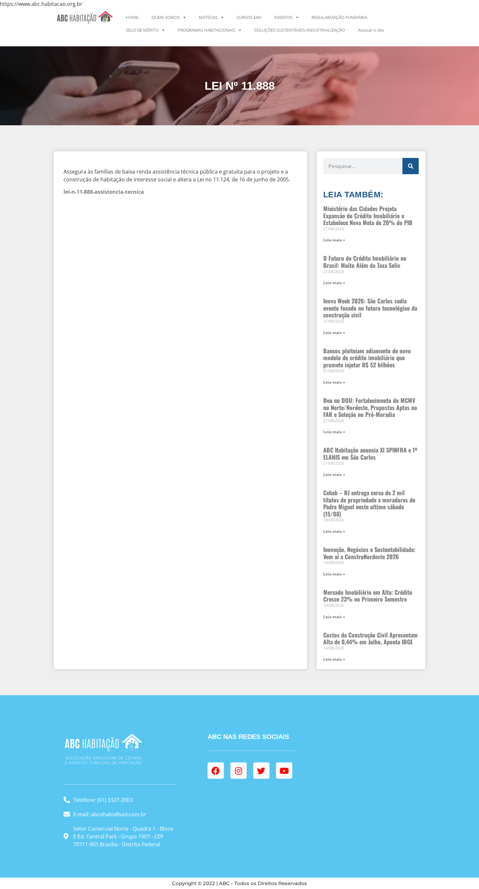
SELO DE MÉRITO (142, 30)
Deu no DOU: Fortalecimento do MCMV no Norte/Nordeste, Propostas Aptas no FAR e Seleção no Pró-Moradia (370, 407)
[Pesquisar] (410, 166)
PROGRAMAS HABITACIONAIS (206, 30)
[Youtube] (284, 770)
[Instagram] (238, 770)
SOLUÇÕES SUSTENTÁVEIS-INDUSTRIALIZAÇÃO (299, 30)
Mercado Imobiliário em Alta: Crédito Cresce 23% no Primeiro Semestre (367, 596)
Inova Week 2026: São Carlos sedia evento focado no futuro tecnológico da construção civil (370, 308)
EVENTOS (283, 17)
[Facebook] (216, 770)
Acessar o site (371, 30)
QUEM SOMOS (166, 17)
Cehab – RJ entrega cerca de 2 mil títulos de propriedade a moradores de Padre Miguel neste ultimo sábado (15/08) (369, 503)
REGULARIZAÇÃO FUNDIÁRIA (339, 17)
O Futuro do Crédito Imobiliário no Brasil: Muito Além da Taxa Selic (364, 261)
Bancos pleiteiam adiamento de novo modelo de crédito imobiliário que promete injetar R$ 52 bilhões (367, 357)
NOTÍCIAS (208, 17)
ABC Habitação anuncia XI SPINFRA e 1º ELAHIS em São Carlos (370, 453)
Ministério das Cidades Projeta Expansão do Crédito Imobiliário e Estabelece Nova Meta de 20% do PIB (368, 215)
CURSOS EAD (249, 17)
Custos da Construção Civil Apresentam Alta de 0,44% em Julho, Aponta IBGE (370, 638)
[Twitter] (261, 770)
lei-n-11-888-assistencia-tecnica (104, 191)
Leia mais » (334, 240)
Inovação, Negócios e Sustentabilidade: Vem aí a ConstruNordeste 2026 (369, 553)
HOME (132, 17)
